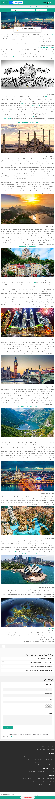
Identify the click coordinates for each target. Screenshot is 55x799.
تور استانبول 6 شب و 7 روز (37, 778)
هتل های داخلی (38, 759)
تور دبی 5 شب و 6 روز (26, 778)
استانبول (22, 103)
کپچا (51, 699)
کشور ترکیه (47, 97)
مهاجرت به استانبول (7, 118)
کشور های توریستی (38, 765)
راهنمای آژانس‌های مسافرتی (48, 759)
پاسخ (14, 737)
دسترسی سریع (51, 753)
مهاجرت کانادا (51, 47)
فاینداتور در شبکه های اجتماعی (48, 768)
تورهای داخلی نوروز (50, 749)
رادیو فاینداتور (26, 756)
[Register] (6, 2)
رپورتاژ (28, 759)
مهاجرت (52, 35)
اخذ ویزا (29, 10)
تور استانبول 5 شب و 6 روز (48, 784)
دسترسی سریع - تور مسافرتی (48, 746)
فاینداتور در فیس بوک (40, 771)
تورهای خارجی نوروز (41, 749)
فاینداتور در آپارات (50, 771)
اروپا (45, 443)
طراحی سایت (51, 795)
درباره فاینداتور (51, 765)
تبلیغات (52, 762)
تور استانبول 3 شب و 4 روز (48, 778)
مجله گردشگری (39, 756)
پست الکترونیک (48, 693)
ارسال (8, 727)
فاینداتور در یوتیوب (31, 771)
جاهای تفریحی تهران (17, 10)
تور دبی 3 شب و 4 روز (37, 781)
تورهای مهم (51, 775)
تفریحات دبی (41, 10)
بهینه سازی (46, 795)
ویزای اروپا (45, 47)
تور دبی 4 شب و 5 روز (37, 784)
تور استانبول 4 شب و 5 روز (48, 781)
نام (51, 687)
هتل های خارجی (38, 762)
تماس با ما (52, 756)
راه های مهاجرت (39, 47)
